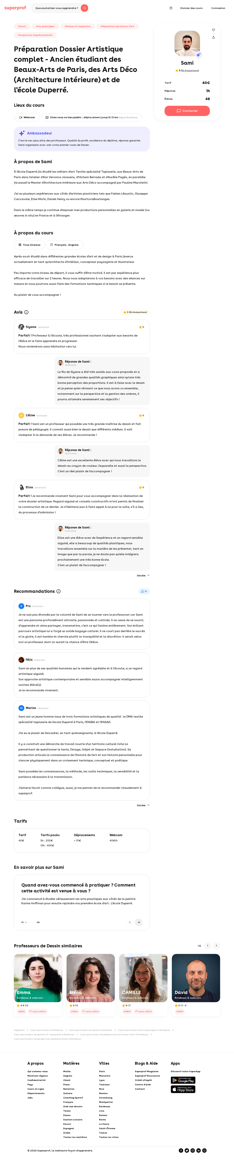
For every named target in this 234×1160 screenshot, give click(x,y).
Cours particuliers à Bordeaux (46, 1030)
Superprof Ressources (147, 1076)
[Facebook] (181, 1150)
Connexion (218, 8)
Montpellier (106, 1102)
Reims (102, 1119)
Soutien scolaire (72, 1119)
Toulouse (104, 1084)
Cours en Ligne (35, 1089)
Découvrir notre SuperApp (185, 1071)
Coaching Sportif (73, 1097)
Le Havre (104, 1124)
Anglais (67, 1076)
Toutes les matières (75, 1137)
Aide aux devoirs (72, 1106)
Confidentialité (36, 1080)
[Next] (138, 922)
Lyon (102, 1080)
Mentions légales (37, 1076)
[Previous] (130, 922)
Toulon (103, 1133)
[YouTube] (204, 1150)
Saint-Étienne (107, 1128)
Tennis (67, 1111)
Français (68, 1102)
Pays (30, 1084)
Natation (68, 1089)
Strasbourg (105, 1097)
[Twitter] (187, 1150)
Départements (36, 1093)
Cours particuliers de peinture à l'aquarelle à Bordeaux (44, 1034)
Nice (101, 1089)
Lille (101, 1111)
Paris (102, 1071)
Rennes (103, 1115)
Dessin (67, 1124)
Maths (67, 1071)
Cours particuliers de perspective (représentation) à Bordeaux (47, 1039)
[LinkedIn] (198, 1150)
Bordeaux (104, 1106)
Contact (140, 1089)
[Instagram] (192, 1150)
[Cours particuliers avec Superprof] (15, 8)
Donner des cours (191, 8)
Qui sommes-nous (37, 1071)
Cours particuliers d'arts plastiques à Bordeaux (144, 1030)
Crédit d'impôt (143, 1080)
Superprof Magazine (146, 1071)
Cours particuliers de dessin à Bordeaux (90, 1030)
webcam (29, 117)
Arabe (66, 1133)
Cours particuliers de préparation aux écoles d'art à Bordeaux (114, 1034)
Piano (66, 1084)
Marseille (104, 1076)
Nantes (103, 1093)
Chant (66, 1080)
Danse (67, 1115)
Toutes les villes (109, 1137)
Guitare (67, 1093)
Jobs (30, 1097)
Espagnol (68, 1128)
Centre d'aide (143, 1084)
